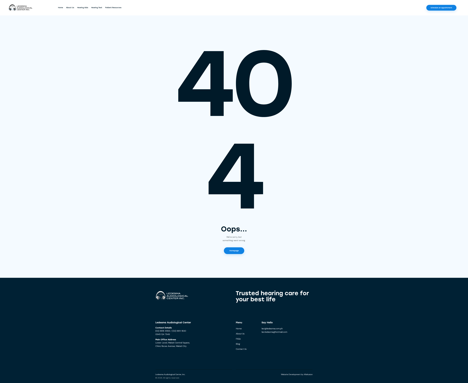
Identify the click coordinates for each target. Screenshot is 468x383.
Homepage (234, 251)
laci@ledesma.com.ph (272, 328)
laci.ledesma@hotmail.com (274, 332)
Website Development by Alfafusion (297, 374)
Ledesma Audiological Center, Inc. (170, 374)
